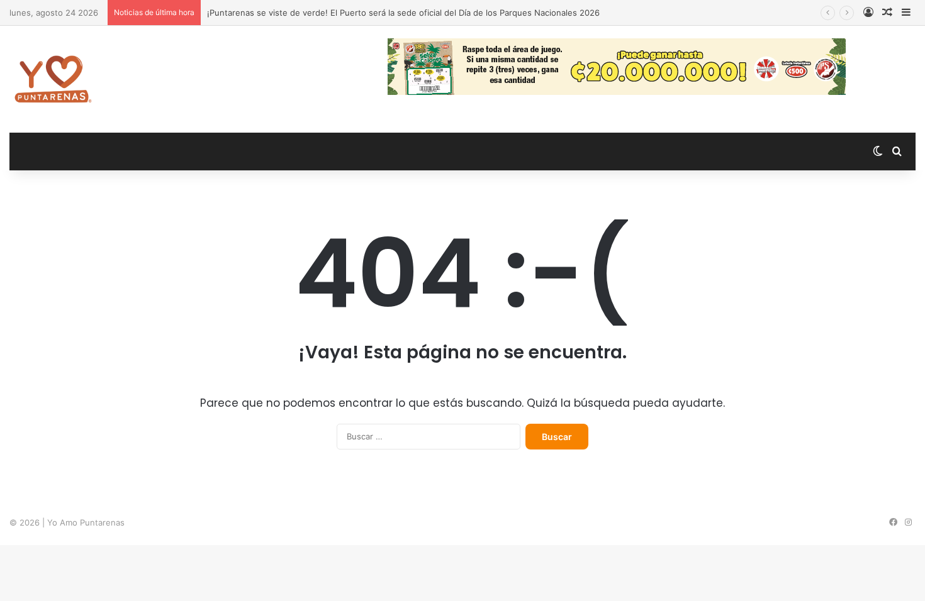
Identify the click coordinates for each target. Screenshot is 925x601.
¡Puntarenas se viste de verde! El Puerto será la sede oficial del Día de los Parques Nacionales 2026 (403, 13)
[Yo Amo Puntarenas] (52, 79)
